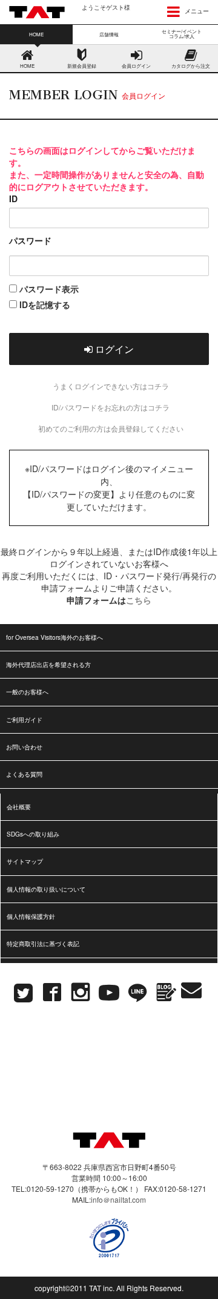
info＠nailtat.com (118, 1199)
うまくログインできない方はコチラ (111, 386)
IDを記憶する (43, 304)
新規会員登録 (81, 65)
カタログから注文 (190, 65)
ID (13, 198)
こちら (138, 600)
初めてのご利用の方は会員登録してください (110, 428)
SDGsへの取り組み (33, 834)
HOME (27, 65)
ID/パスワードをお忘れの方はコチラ (110, 407)
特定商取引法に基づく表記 (43, 943)
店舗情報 (109, 34)
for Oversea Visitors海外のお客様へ (54, 637)
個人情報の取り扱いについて (46, 889)
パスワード (30, 240)
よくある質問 (24, 774)
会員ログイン (136, 65)
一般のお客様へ (27, 692)
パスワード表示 (48, 289)
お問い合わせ (24, 747)
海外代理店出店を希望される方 (48, 664)
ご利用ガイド (24, 719)
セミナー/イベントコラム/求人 (182, 33)
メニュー (196, 11)
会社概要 (19, 807)
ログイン (113, 349)
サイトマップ (25, 861)
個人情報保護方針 (31, 916)
